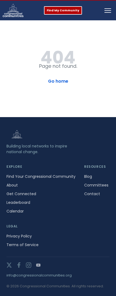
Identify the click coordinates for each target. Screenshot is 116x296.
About (12, 185)
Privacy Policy (19, 236)
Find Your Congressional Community (41, 176)
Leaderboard (18, 202)
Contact (92, 194)
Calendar (15, 211)
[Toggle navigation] (107, 10)
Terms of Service (22, 244)
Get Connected (21, 194)
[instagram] (28, 265)
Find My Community (63, 10)
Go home (58, 81)
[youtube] (38, 265)
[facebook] (19, 265)
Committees (96, 185)
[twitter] (9, 265)
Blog (88, 176)
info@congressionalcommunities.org (39, 275)
